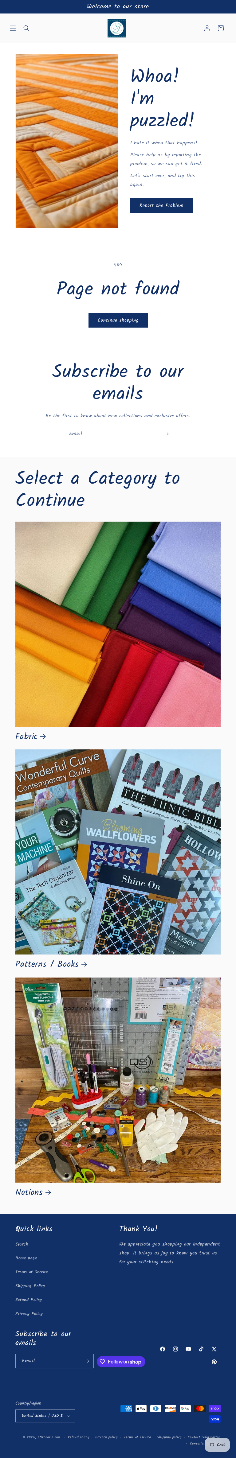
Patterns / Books (47, 965)
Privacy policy (106, 1437)
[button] (13, 28)
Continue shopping (118, 320)
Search (22, 1244)
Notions (29, 1193)
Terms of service (137, 1437)
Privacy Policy (29, 1313)
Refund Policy (28, 1300)
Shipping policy (169, 1437)
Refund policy (78, 1437)
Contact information (204, 1437)
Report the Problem (161, 205)
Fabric (26, 737)
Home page (26, 1258)
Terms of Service (31, 1272)
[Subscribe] (166, 434)
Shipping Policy (30, 1286)
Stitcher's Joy (48, 1437)
